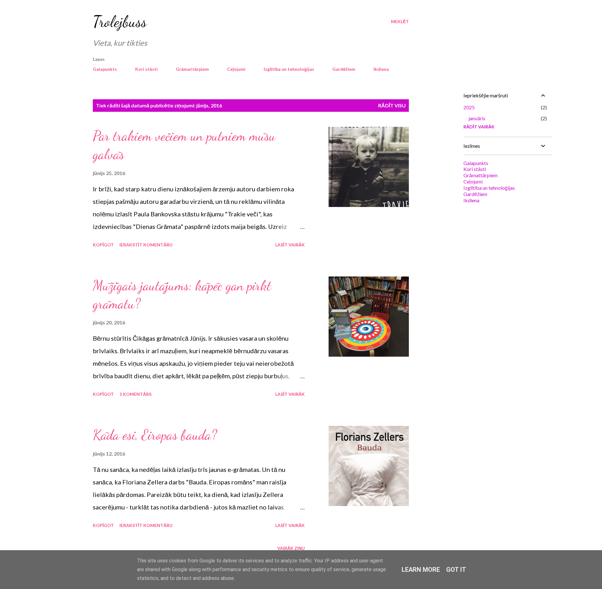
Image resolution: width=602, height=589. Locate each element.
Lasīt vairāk (290, 244)
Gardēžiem (343, 69)
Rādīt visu (392, 105)
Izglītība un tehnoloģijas (289, 69)
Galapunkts (105, 69)
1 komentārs (135, 394)
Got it (456, 569)
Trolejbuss (120, 21)
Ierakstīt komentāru (145, 244)
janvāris (476, 118)
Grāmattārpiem (192, 69)
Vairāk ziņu (291, 548)
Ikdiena (381, 69)
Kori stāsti (146, 69)
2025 (469, 107)
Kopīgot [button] (103, 244)
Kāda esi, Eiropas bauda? (155, 435)
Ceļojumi (236, 69)
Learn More (421, 569)
